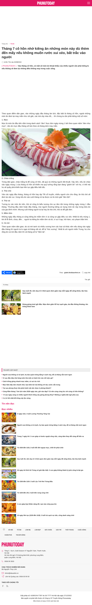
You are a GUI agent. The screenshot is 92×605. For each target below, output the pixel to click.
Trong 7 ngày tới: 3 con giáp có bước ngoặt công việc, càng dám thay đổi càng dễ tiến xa (50, 436)
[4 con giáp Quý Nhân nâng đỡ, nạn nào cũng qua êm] (9, 508)
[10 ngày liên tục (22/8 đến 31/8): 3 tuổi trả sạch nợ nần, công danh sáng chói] (9, 519)
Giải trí (58, 530)
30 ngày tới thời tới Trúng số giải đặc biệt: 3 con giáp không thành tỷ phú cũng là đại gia (50, 470)
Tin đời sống (20, 535)
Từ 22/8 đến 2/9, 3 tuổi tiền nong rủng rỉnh (32, 493)
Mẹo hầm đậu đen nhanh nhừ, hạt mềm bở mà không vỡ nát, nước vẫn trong (31, 385)
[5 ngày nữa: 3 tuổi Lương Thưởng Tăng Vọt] (9, 417)
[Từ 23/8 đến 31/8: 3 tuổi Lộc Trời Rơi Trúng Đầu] (9, 485)
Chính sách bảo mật (53, 601)
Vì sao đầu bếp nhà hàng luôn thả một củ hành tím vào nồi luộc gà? (28, 378)
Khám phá (8, 535)
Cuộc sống (82, 530)
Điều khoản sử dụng (39, 601)
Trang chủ (5, 44)
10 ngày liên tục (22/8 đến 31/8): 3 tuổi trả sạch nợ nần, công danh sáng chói (45, 515)
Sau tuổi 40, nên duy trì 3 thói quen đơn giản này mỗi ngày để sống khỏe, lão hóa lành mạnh (54, 292)
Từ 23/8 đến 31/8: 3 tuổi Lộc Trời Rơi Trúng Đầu (35, 481)
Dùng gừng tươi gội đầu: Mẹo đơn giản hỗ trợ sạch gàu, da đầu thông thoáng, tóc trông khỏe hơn (55, 305)
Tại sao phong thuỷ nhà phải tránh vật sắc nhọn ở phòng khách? (27, 388)
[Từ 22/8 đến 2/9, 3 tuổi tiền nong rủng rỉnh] (9, 496)
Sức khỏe (48, 530)
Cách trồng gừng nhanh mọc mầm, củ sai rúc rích (21, 381)
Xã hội (10, 530)
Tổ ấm (12, 44)
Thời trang (69, 530)
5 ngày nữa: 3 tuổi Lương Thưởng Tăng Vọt (33, 414)
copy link (87, 272)
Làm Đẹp (38, 530)
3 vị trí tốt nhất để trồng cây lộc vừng (17, 398)
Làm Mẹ (28, 530)
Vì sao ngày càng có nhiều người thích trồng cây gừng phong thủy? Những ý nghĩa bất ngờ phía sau (41, 395)
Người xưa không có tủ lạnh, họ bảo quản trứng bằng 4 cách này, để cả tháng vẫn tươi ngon (37, 375)
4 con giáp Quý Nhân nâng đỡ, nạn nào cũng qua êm (37, 504)
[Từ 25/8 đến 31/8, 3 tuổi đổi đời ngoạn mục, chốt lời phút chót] (9, 451)
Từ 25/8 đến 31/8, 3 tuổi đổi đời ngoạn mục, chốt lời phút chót (40, 447)
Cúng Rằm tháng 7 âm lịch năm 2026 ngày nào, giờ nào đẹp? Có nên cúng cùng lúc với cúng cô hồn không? (43, 391)
